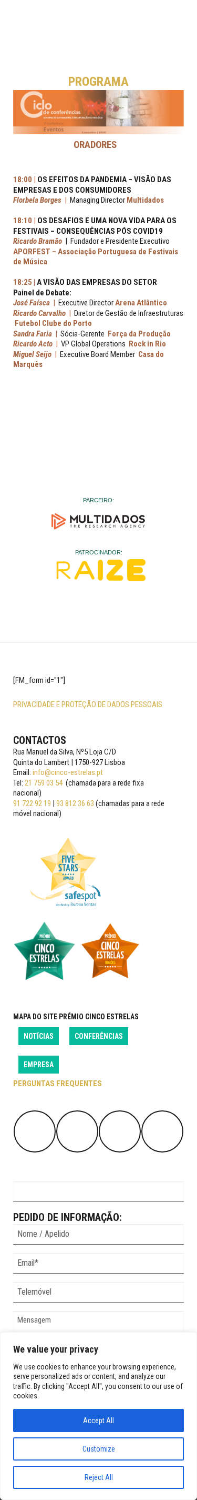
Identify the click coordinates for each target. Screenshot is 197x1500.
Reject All (99, 1477)
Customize (98, 1449)
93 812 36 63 (75, 803)
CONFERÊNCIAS (99, 1036)
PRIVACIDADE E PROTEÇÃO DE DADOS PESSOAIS (87, 704)
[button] (98, 112)
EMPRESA (39, 1064)
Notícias (39, 1036)
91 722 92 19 (32, 803)
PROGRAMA (98, 81)
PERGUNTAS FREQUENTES (57, 1083)
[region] (98, 1416)
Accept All (98, 1420)
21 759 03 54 (44, 783)
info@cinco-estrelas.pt (68, 772)
